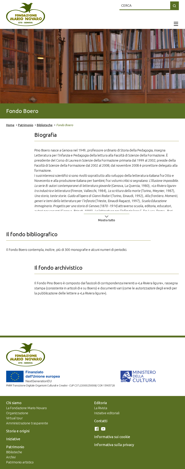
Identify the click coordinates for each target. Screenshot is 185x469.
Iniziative (13, 439)
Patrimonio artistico (20, 462)
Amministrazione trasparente (27, 423)
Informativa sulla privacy (114, 445)
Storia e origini (17, 431)
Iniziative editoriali (106, 413)
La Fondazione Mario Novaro (26, 408)
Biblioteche (45, 125)
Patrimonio (25, 125)
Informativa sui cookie (112, 437)
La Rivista (100, 408)
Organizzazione (17, 413)
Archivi (11, 457)
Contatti (100, 421)
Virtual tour (14, 418)
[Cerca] (174, 5)
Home (10, 125)
